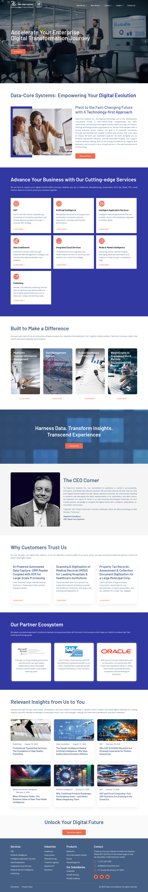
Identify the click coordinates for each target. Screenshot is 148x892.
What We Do (95, 5)
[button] (2, 41)
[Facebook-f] (96, 877)
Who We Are (81, 5)
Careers (107, 5)
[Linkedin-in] (107, 877)
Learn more (18, 229)
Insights (119, 5)
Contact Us (131, 5)
